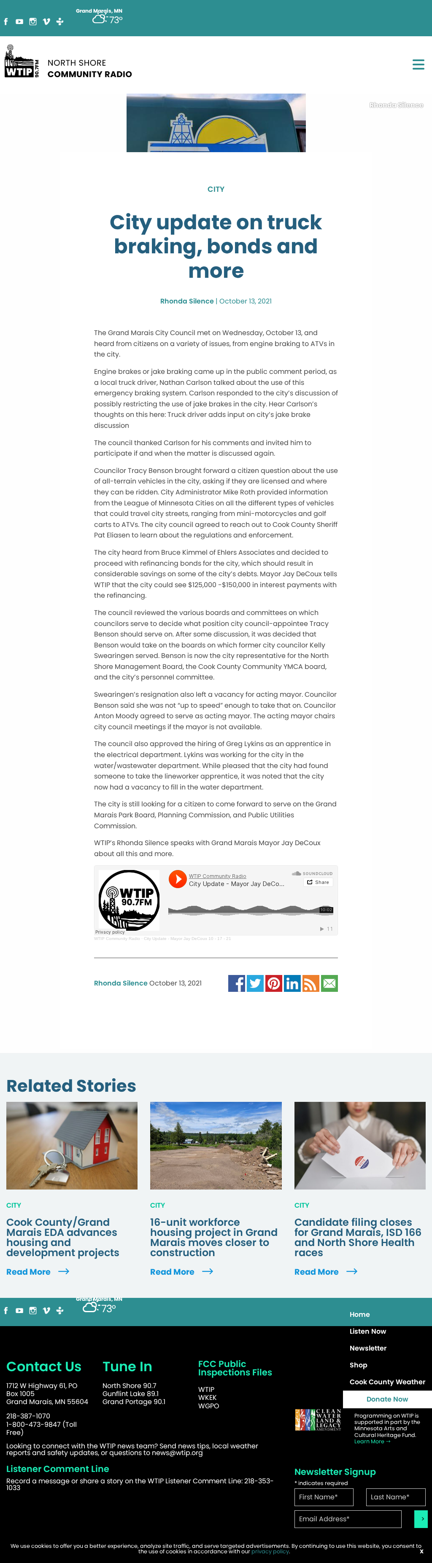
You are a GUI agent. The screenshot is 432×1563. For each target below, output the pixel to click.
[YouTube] (19, 21)
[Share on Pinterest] (273, 983)
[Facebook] (6, 21)
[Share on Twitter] (255, 983)
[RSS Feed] (310, 983)
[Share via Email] (329, 983)
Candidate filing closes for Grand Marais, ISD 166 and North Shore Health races (357, 1237)
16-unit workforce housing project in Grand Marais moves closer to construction (214, 1237)
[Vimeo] (46, 21)
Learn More (370, 1441)
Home (360, 1314)
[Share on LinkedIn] (292, 983)
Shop (358, 1365)
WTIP (206, 1389)
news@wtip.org (177, 1453)
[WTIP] (70, 59)
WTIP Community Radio (117, 938)
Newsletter (368, 1348)
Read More (29, 1272)
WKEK (207, 1397)
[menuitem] (387, 1314)
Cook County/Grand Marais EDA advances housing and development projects (62, 1237)
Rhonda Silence (187, 301)
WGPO (208, 1406)
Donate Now (387, 1399)
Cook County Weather (387, 1382)
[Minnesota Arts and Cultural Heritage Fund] (318, 1419)
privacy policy (270, 1551)
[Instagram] (33, 21)
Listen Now (368, 1331)
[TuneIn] (60, 21)
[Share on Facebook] (236, 983)
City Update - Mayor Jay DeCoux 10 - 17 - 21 (187, 938)
